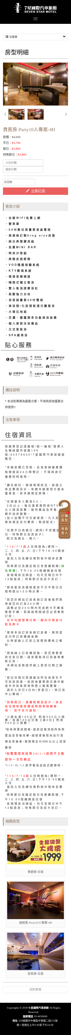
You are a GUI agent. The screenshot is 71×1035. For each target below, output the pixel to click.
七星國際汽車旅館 (35, 8)
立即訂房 (38, 191)
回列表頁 (35, 989)
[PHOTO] (35, 84)
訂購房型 (65, 517)
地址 (15, 1020)
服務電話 (28, 1016)
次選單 (12, 36)
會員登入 (64, 531)
